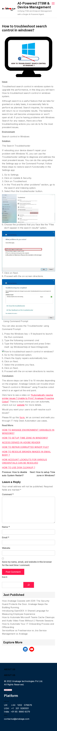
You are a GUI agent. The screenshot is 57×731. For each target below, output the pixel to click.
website (21, 405)
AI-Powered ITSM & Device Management (34, 5)
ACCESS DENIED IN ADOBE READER (21, 442)
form (22, 417)
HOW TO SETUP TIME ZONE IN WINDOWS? (25, 438)
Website (6, 548)
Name (6, 527)
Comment (8, 494)
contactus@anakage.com (16, 719)
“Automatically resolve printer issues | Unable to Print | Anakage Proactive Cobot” (28, 398)
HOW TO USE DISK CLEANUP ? (18, 467)
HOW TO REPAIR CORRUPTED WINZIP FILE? (25, 447)
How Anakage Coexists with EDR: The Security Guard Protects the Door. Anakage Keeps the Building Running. (25, 604)
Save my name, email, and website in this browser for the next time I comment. (27, 563)
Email (5, 537)
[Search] (28, 585)
